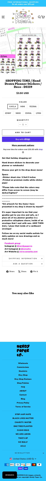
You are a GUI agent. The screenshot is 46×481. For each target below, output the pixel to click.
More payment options (23, 145)
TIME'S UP (23, 438)
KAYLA (12, 106)
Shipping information (23, 259)
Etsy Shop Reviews (23, 379)
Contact (23, 395)
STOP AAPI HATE (23, 414)
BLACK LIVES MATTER (23, 418)
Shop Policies (23, 383)
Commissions (23, 367)
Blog (23, 399)
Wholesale (23, 363)
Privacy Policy (23, 403)
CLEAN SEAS (23, 430)
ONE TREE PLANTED (23, 426)
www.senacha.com (28, 251)
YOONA (33, 106)
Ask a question (23, 264)
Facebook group (12, 243)
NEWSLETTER (22, 453)
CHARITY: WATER (23, 422)
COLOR (23, 102)
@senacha (26, 249)
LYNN (38, 113)
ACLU (23, 446)
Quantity (23, 120)
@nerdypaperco (24, 246)
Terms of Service (23, 407)
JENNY (8, 113)
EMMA (28, 113)
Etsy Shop (23, 375)
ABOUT (23, 391)
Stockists (23, 371)
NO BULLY (23, 442)
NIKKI (18, 113)
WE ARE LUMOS (23, 434)
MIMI (22, 106)
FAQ (23, 387)
